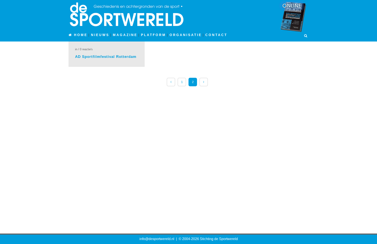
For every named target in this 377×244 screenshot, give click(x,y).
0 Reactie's (86, 49)
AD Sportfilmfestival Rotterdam (105, 57)
